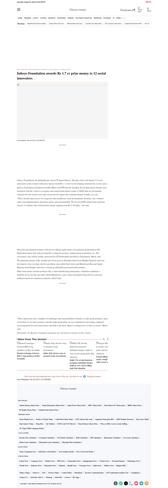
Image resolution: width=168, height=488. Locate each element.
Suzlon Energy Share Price (29, 405)
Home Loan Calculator (28, 442)
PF (114, 18)
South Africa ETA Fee (56, 23)
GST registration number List (117, 472)
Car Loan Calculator (131, 437)
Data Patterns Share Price (88, 424)
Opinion (71, 18)
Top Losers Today (142, 419)
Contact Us (23, 477)
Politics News (109, 465)
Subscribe (58, 477)
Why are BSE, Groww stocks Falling (113, 424)
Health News (72, 465)
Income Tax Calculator (27, 437)
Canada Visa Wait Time (93, 23)
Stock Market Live (26, 419)
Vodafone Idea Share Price (48, 410)
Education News (50, 465)
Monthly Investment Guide (36, 23)
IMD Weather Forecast (124, 419)
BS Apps (76, 477)
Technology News (133, 461)
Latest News (23, 461)
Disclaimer (78, 472)
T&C (44, 472)
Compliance (135, 472)
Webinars (98, 18)
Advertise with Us (36, 477)
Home (20, 18)
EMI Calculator (82, 437)
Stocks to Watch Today (44, 419)
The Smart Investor (83, 18)
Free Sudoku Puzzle (66, 451)
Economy (107, 18)
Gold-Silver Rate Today (64, 419)
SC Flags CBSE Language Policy (31, 428)
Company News (36, 461)
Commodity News (74, 461)
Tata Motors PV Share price (114, 405)
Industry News (36, 465)
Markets (52, 18)
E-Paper (43, 18)
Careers (67, 477)
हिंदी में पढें (148, 2)
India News (25, 69)
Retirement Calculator (112, 437)
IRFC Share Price (95, 405)
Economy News (85, 465)
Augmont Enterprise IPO (133, 23)
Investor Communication (94, 472)
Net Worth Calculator (65, 437)
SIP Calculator (95, 437)
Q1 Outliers (50, 424)
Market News (50, 461)
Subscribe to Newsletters (47, 451)
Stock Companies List (27, 451)
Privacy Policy (53, 472)
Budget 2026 (121, 465)
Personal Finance (118, 461)
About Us (35, 472)
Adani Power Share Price (76, 405)
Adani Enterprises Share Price (53, 405)
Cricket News (104, 461)
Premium (27, 18)
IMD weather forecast (74, 23)
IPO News (61, 461)
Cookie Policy (67, 472)
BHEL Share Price (134, 405)
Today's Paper (24, 472)
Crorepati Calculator (47, 437)
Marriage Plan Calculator (71, 442)
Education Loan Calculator (49, 442)
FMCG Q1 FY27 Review (66, 424)
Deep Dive (40, 424)
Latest (35, 18)
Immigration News (90, 461)
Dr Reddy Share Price (27, 410)
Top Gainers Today (26, 424)
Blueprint (61, 18)
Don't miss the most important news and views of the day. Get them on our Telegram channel (62, 376)
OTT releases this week (113, 23)
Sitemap (49, 477)
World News (23, 465)
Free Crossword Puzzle (84, 451)
